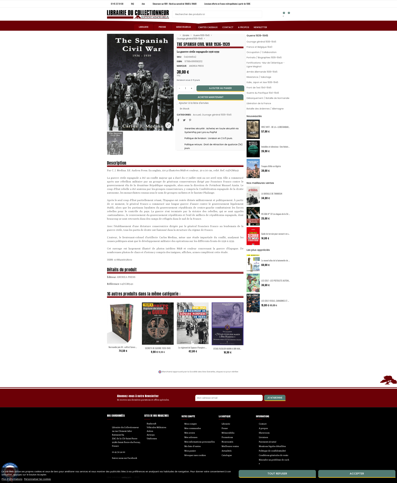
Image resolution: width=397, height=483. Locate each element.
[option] (140, 82)
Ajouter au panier (220, 88)
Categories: (184, 114)
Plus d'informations (12, 479)
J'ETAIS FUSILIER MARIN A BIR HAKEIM (228, 348)
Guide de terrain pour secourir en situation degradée (281, 233)
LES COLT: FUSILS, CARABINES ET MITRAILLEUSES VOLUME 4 (285, 300)
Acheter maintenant (210, 97)
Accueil (197, 114)
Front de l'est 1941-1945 (259, 87)
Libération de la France (259, 103)
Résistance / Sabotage (259, 77)
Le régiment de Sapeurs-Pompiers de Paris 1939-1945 (199, 347)
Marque (111, 277)
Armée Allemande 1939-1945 (262, 71)
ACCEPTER (357, 473)
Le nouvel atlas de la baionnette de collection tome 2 (281, 260)
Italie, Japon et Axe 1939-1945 (262, 82)
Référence (113, 283)
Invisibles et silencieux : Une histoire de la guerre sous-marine (285, 146)
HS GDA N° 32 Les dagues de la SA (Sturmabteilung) (281, 213)
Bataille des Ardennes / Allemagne (265, 108)
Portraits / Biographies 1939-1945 (264, 57)
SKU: (179, 56)
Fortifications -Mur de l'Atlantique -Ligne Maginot (266, 64)
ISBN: (179, 61)
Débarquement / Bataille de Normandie (268, 98)
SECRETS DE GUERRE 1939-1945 (158, 348)
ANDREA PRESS (196, 65)
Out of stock (151, 343)
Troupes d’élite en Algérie (271, 166)
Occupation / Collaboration (262, 52)
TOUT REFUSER (277, 473)
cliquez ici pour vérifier (227, 371)
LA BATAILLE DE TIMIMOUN (271, 193)
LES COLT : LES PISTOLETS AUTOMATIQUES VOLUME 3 (282, 280)
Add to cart (116, 341)
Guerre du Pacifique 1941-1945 (263, 92)
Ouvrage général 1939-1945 (217, 114)
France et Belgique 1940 (259, 47)
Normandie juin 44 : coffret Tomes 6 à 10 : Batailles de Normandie (134, 347)
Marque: (182, 65)
